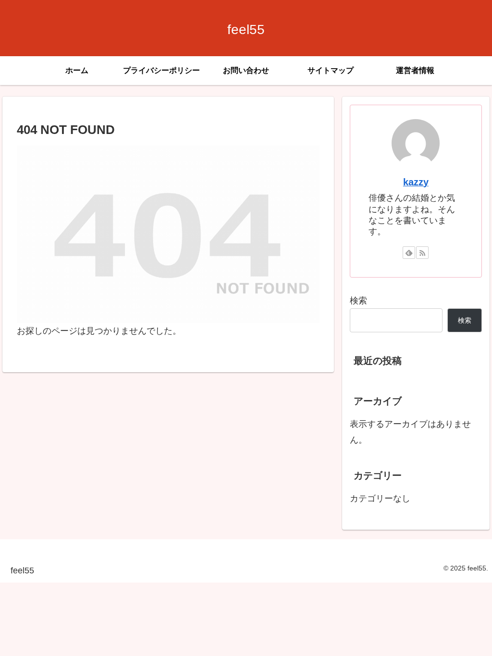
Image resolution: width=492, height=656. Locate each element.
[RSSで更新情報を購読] (422, 252)
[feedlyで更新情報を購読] (409, 252)
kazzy (416, 182)
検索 (358, 300)
